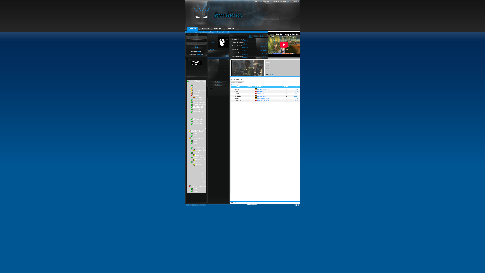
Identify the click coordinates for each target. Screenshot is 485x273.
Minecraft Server (209, 32)
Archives (218, 32)
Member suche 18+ (263, 89)
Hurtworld (260, 91)
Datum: (238, 86)
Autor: (296, 86)
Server (201, 32)
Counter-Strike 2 (262, 96)
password (199, 54)
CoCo (296, 89)
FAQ (228, 32)
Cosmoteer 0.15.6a (263, 98)
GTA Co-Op (260, 94)
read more (245, 40)
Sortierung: (234, 85)
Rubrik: (249, 86)
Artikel (223, 32)
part (198, 51)
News (196, 32)
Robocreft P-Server (263, 100)
